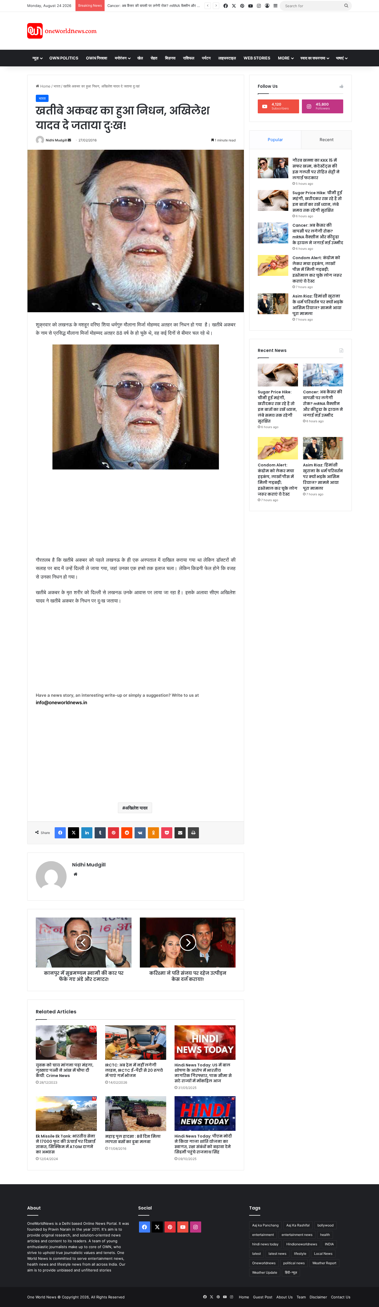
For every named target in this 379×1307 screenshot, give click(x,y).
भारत (57, 86)
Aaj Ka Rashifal (298, 1225)
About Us (284, 1297)
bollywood (325, 1225)
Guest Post (262, 1297)
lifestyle (300, 1253)
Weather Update (264, 1272)
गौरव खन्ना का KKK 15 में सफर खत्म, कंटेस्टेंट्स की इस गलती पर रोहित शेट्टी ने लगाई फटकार (316, 169)
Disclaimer (318, 1297)
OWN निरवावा (96, 58)
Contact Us (340, 1297)
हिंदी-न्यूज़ (291, 1272)
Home (44, 86)
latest (256, 1253)
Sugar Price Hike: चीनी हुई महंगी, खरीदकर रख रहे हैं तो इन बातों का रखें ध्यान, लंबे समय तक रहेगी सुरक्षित (317, 201)
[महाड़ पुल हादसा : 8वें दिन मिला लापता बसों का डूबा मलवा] (135, 1113)
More (284, 58)
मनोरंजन (121, 58)
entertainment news (297, 1235)
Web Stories (257, 58)
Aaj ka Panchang (265, 1225)
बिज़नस (170, 58)
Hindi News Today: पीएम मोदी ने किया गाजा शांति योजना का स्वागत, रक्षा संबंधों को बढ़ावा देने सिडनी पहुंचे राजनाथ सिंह (203, 1144)
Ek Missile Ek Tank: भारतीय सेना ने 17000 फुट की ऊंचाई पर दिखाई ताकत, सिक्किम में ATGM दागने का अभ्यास (65, 1144)
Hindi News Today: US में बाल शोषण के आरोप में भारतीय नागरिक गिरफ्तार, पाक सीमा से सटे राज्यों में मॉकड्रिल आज (203, 1073)
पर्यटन (206, 58)
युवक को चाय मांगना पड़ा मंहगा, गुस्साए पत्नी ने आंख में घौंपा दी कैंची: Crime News (65, 1070)
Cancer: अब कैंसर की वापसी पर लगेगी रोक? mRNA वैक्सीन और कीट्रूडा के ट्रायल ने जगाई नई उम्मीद (177, 5)
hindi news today (265, 1244)
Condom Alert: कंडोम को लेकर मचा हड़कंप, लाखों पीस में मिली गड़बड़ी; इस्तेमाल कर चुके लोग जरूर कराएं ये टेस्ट (317, 269)
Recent (326, 139)
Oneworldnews (264, 1263)
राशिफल (188, 58)
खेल (140, 58)
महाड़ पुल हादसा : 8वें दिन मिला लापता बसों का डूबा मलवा (133, 1139)
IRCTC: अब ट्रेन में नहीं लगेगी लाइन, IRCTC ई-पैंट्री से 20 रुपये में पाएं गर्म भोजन (134, 1070)
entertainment (263, 1235)
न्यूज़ (35, 58)
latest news (277, 1253)
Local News (323, 1253)
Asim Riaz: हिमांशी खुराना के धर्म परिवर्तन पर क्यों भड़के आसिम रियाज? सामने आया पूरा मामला (317, 304)
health (325, 1235)
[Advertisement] (239, 30)
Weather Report (324, 1263)
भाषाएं (339, 58)
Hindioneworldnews (301, 1244)
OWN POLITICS (63, 58)
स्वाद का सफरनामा (312, 58)
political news (294, 1263)
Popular (275, 139)
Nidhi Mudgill (56, 140)
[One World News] (62, 31)
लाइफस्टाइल (227, 58)
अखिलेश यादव (136, 808)
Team (301, 1297)
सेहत (154, 58)
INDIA (329, 1244)
